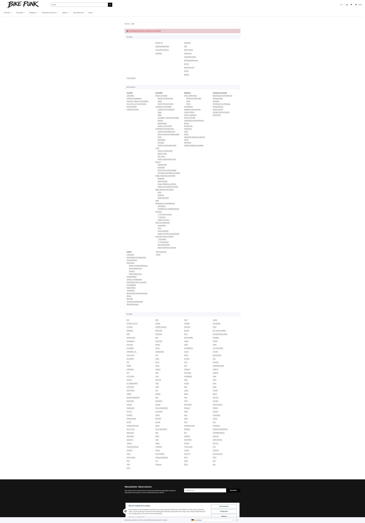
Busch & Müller (188, 337)
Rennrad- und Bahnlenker (165, 151)
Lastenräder (130, 95)
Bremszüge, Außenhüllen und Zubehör (169, 173)
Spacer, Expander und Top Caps (167, 247)
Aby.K (186, 320)
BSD (156, 337)
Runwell (157, 422)
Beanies (186, 123)
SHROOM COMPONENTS (220, 429)
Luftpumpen (130, 254)
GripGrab (215, 373)
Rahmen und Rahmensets (165, 98)
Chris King (130, 344)
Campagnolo (130, 341)
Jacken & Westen (189, 112)
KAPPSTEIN (130, 387)
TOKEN (157, 450)
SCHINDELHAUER (189, 425)
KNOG (215, 387)
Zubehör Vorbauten (163, 220)
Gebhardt (187, 369)
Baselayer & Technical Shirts (192, 109)
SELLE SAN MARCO (161, 429)
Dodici (157, 358)
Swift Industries (217, 440)
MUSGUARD (130, 401)
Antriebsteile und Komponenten (164, 129)
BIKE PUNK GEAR (161, 252)
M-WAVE (157, 394)
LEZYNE (215, 390)
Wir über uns (159, 43)
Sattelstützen (162, 206)
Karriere (186, 64)
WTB (128, 461)
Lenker (157, 148)
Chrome (157, 344)
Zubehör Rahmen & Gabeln (165, 104)
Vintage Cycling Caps (161, 457)
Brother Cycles (131, 337)
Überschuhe (187, 142)
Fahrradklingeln (131, 285)
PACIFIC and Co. (218, 404)
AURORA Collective (161, 327)
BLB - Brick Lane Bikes (219, 330)
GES (128, 373)
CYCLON (215, 351)
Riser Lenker (161, 156)
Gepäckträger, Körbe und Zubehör (137, 282)
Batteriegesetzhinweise (191, 60)
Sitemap (186, 74)
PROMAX (129, 415)
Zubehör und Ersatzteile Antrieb (167, 145)
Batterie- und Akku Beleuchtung (138, 265)
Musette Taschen (218, 109)
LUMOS (129, 394)
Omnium (157, 404)
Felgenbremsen (162, 164)
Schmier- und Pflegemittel (134, 279)
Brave (186, 334)
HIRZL (186, 380)
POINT (186, 411)
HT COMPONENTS (132, 383)
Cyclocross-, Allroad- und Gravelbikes (137, 101)
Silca (156, 432)
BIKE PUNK (158, 330)
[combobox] (212, 520)
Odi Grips (215, 401)
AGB (185, 46)
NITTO (186, 401)
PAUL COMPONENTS (161, 408)
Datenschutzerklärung (154, 490)
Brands (186, 71)
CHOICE (215, 341)
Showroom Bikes (132, 106)
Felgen (160, 112)
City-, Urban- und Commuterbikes (136, 104)
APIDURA (187, 323)
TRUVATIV (216, 450)
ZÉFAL (186, 464)
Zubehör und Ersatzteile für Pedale (168, 187)
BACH (214, 327)
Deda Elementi (217, 355)
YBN (214, 461)
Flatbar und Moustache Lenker (167, 159)
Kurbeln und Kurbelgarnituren (166, 131)
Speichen (160, 120)
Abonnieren (233, 490)
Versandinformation (190, 57)
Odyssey (129, 404)
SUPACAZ (216, 436)
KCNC (157, 387)
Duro (214, 358)
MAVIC (186, 394)
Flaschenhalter (131, 288)
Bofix (128, 334)
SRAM (157, 436)
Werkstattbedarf (131, 276)
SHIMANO (187, 429)
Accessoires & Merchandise (135, 301)
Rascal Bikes (216, 415)
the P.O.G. (216, 443)
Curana (186, 351)
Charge (186, 341)
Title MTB (129, 450)
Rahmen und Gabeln (161, 95)
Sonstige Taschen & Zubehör (221, 112)
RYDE (185, 422)
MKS (156, 397)
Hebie (214, 376)
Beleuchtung (130, 263)
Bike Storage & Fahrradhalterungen (137, 293)
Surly (156, 440)
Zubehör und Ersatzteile (165, 126)
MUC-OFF (216, 397)
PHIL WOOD (159, 411)
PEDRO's (215, 408)
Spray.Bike (130, 299)
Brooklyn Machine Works (220, 334)
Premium (215, 411)
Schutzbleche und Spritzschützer (136, 257)
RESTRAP (158, 418)
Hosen (188, 101)
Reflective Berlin (131, 418)
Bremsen (158, 162)
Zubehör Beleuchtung (135, 274)
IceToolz (186, 383)
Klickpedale (161, 178)
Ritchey (215, 418)
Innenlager (161, 142)
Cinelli (186, 344)
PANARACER (130, 408)
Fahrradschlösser (132, 260)
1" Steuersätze (162, 239)
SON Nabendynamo (219, 432)
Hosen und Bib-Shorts (190, 95)
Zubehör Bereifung (163, 198)
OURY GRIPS (188, 404)
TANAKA (129, 443)
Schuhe (186, 140)
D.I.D (156, 355)
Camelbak (216, 337)
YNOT (128, 464)
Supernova (130, 440)
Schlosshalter (217, 115)
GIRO (157, 373)
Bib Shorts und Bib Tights (193, 98)
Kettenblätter (161, 140)
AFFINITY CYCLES (132, 323)
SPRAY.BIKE (130, 436)
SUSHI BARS (187, 440)
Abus (156, 320)
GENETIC (215, 369)
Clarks (215, 344)
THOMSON (158, 447)
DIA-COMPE (130, 358)
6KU (128, 320)
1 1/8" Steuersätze (163, 242)
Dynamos (132, 271)
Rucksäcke (216, 101)
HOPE (214, 380)
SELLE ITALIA (131, 429)
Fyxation (158, 369)
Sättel (157, 200)
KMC (185, 387)
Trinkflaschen (131, 290)
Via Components (218, 454)
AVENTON (187, 327)
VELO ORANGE (159, 454)
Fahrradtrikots (188, 106)
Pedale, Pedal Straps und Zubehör (165, 175)
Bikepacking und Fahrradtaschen (222, 95)
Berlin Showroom (189, 67)
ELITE (186, 362)
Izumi (214, 383)
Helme (186, 131)
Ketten (160, 137)
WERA (214, 457)
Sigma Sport (130, 432)
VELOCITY (187, 454)
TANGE (157, 443)
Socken (186, 134)
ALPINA (157, 323)
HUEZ (157, 383)
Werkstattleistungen (133, 304)
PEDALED (187, 408)
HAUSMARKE (188, 376)
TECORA (186, 443)
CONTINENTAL (188, 348)
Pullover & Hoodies (189, 117)
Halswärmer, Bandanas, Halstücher (194, 137)
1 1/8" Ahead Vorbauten (165, 214)
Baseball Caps (188, 126)
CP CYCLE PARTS (218, 348)
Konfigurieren (224, 511)
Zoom (128, 468)
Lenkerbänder (162, 225)
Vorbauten (158, 211)
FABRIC (129, 366)
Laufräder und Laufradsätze (166, 109)
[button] (347, 4)
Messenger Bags (218, 98)
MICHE (215, 394)
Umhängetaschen (218, 106)
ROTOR (129, 422)
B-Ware (158, 254)
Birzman (186, 330)
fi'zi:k (185, 366)
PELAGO (129, 411)
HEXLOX (129, 380)
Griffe (159, 228)
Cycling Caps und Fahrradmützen (194, 120)
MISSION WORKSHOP (133, 397)
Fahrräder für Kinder (133, 109)
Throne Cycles (188, 447)
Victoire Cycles (131, 457)
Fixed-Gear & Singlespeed (134, 98)
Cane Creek (158, 341)
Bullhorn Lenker (162, 153)
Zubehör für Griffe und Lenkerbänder (168, 233)
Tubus (128, 454)
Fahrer (157, 366)
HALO (157, 376)
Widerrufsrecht (188, 50)
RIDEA (186, 418)
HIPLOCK (158, 380)
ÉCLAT (157, 362)
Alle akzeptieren (224, 506)
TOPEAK (186, 450)
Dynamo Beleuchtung (135, 268)
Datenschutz (140, 517)
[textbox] (212, 520)
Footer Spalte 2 (131, 78)
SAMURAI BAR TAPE (133, 425)
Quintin (157, 415)
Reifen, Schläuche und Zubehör (164, 189)
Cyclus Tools (130, 355)
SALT (214, 422)
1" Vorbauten (161, 217)
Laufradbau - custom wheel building (168, 117)
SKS (185, 432)
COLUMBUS (130, 348)
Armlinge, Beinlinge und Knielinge (193, 145)
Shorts (188, 104)
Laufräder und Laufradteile (163, 106)
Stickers (129, 296)
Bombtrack (158, 334)
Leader (186, 390)
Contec (157, 348)
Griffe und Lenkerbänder (162, 222)
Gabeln (160, 101)
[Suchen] (110, 5)
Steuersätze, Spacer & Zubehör (164, 236)
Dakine (186, 355)
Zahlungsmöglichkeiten (162, 46)
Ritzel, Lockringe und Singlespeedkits (168, 134)
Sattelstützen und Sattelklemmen (165, 203)
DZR (128, 362)
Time (214, 447)
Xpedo (186, 461)
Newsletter (158, 53)
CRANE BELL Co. (132, 351)
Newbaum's (158, 401)
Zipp (214, 464)
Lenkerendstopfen (163, 231)
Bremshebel (161, 167)
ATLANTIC (130, 327)
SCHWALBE (216, 425)
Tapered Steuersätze (164, 245)
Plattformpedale (162, 181)
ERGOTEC (216, 362)
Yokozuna (158, 464)
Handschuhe (188, 129)
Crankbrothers (159, 351)
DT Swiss (186, 358)
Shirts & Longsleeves (190, 115)
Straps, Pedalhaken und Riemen (167, 184)
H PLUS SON (130, 376)
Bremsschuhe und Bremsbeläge (167, 170)
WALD (186, 457)
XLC (156, 461)
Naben (160, 115)
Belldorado (130, 330)
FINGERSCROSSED (218, 366)
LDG (156, 390)
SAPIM (157, 425)
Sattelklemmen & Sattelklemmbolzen (168, 209)
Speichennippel (162, 123)
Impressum (132, 517)
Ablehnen (224, 516)
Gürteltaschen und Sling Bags (221, 104)
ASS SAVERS (216, 323)
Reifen (159, 192)
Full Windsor (130, 369)
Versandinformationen (162, 50)
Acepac (215, 320)
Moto (185, 397)
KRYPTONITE (131, 390)
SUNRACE (187, 436)
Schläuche (161, 195)
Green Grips (187, 373)
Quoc (185, 415)
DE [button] (341, 4)
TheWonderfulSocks (132, 447)
